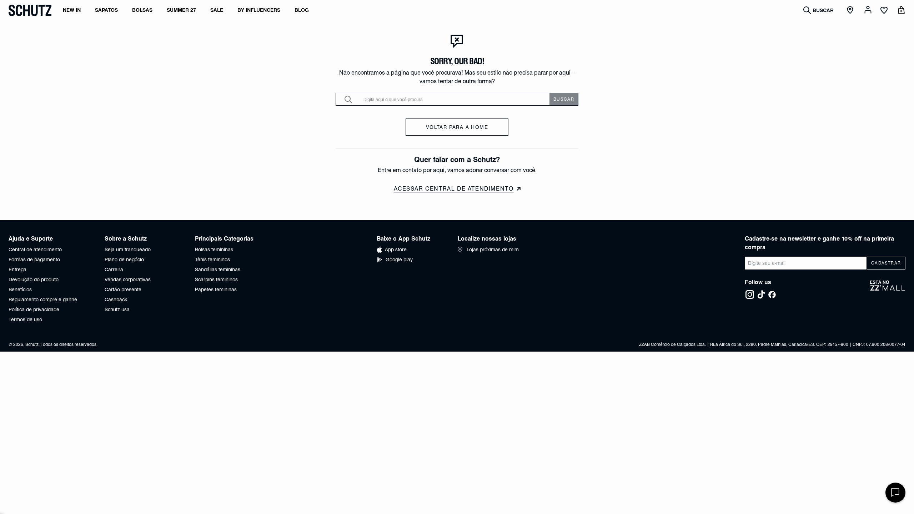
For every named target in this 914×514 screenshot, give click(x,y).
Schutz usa (117, 309)
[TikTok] (761, 294)
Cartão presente (123, 289)
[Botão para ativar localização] (851, 10)
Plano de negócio (124, 259)
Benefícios (20, 289)
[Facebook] (772, 294)
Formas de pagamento (34, 259)
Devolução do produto (34, 279)
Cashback (116, 299)
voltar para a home (457, 127)
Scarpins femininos (216, 279)
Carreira (114, 269)
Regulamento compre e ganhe (43, 299)
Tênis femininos (212, 259)
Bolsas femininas (214, 249)
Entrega (17, 269)
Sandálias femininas (217, 269)
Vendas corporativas (128, 279)
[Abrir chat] (895, 493)
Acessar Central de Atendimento (454, 188)
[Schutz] (30, 10)
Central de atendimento (35, 249)
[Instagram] (750, 294)
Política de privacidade (34, 309)
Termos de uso (25, 319)
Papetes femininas (216, 289)
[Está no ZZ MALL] (887, 289)
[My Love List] (884, 11)
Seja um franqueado (128, 249)
